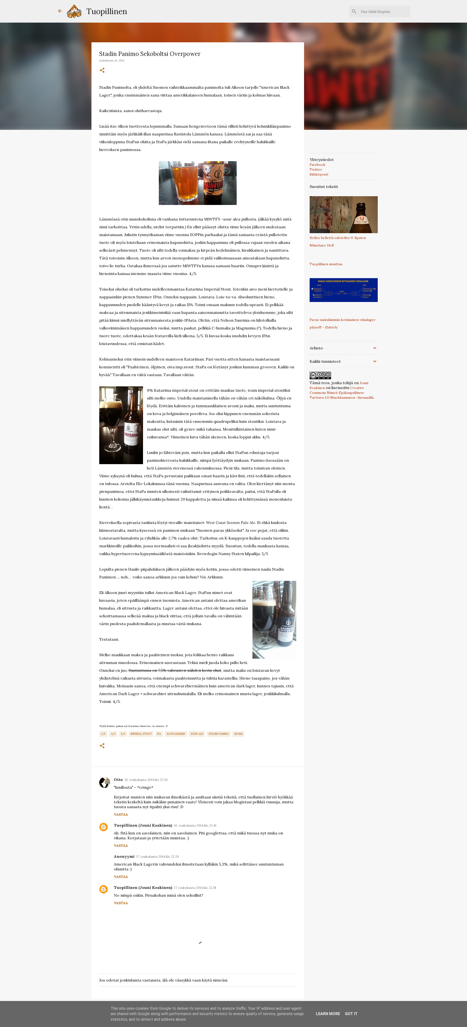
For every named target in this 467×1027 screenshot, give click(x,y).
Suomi (238, 733)
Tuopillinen (106, 11)
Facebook (317, 164)
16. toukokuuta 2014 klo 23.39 (146, 780)
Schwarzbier (176, 733)
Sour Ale (197, 733)
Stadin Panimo (219, 733)
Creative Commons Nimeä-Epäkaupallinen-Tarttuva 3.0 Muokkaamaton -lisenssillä (341, 393)
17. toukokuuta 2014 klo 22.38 (195, 888)
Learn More (328, 1013)
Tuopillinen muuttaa (326, 264)
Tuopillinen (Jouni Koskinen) (143, 825)
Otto (118, 779)
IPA (159, 733)
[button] (102, 70)
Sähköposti (319, 174)
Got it (351, 1013)
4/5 (113, 733)
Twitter (316, 169)
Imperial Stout (141, 733)
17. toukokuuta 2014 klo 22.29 (157, 857)
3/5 (103, 733)
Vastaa (121, 814)
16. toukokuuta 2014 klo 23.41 (195, 825)
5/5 (123, 733)
